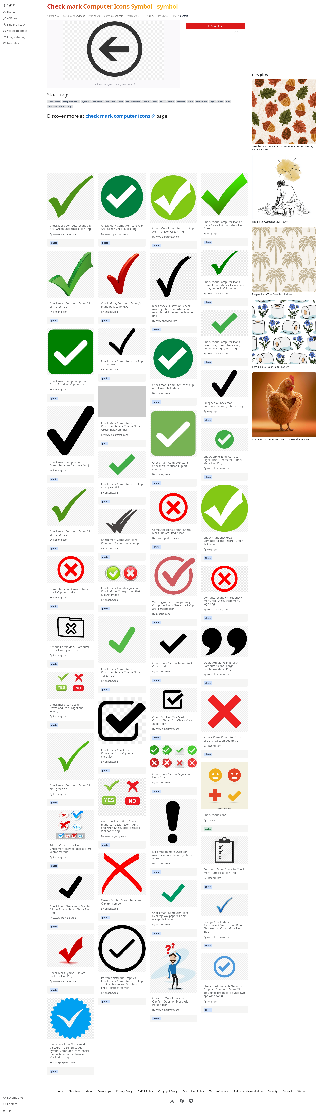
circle (220, 101)
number (181, 101)
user (121, 101)
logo (212, 101)
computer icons (71, 101)
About (89, 1091)
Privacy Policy (124, 1091)
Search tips (104, 1091)
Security (272, 1091)
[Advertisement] (147, 146)
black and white (56, 106)
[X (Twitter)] (4, 1111)
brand (171, 101)
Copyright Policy (167, 1091)
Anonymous (79, 15)
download (98, 101)
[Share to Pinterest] (160, 76)
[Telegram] (10, 1111)
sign (190, 101)
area (155, 101)
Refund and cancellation (248, 1091)
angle (146, 101)
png (70, 106)
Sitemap (302, 1091)
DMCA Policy (145, 1091)
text (162, 101)
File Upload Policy (193, 1091)
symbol (85, 101)
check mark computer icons (117, 116)
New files (74, 1091)
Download (217, 26)
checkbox (110, 101)
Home (60, 1091)
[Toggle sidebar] (36, 5)
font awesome (133, 101)
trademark (201, 101)
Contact (184, 15)
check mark (54, 101)
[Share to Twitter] (148, 76)
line (228, 101)
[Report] (242, 31)
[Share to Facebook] (154, 76)
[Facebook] (181, 1101)
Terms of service (219, 1091)
